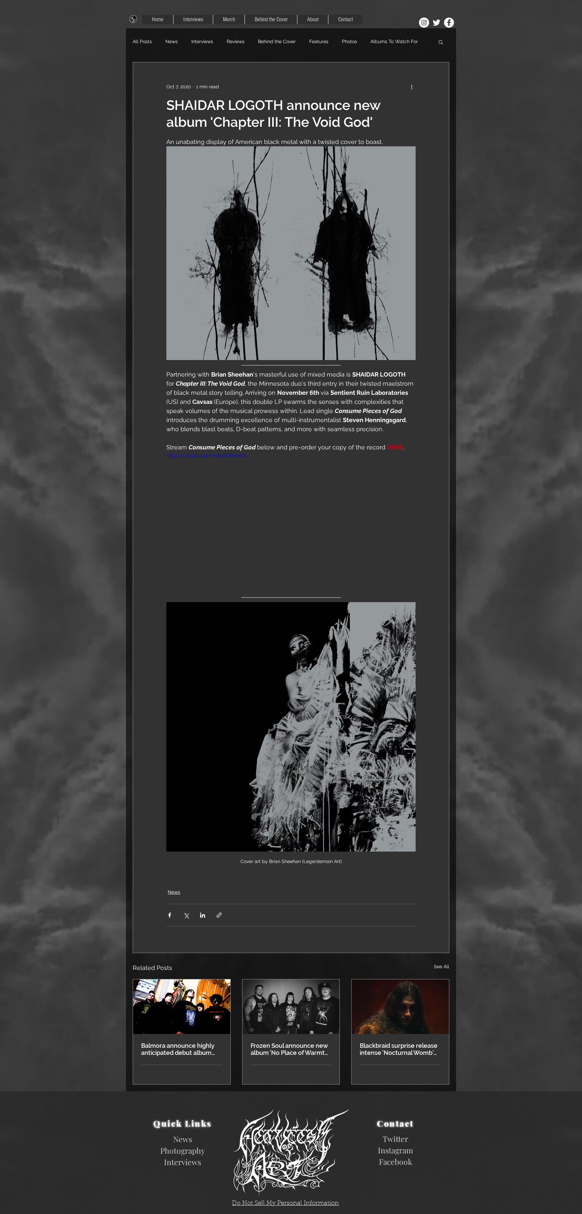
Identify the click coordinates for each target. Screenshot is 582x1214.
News (171, 41)
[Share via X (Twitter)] (186, 929)
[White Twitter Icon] (436, 23)
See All (441, 980)
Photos (349, 41)
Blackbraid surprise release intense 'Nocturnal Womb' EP (399, 1063)
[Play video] (291, 526)
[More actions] (412, 87)
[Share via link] (219, 929)
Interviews (202, 41)
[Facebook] (449, 23)
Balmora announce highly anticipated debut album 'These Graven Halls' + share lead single (181, 1063)
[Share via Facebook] (169, 929)
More (376, 41)
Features (318, 41)
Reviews (236, 41)
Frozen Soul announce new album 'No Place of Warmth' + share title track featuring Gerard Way (290, 1063)
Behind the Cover (277, 41)
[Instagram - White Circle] (424, 23)
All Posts (142, 41)
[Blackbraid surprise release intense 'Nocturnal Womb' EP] (400, 1021)
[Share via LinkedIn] (202, 929)
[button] (441, 42)
